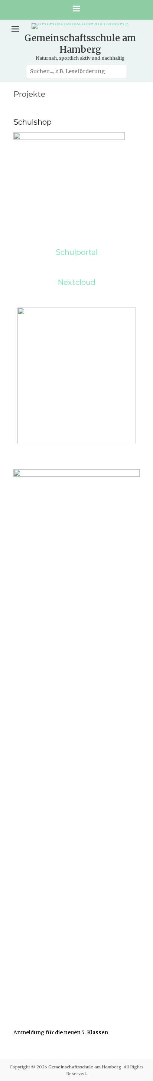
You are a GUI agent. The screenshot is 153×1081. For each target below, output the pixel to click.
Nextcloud (76, 282)
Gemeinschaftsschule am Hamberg (80, 43)
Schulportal (77, 252)
